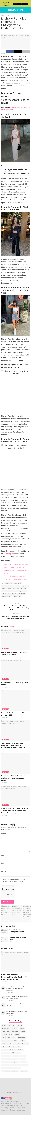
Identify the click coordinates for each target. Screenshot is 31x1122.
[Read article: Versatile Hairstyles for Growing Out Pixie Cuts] (4, 931)
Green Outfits (17, 1043)
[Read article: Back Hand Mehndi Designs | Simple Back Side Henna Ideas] (15, 962)
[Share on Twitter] (18, 51)
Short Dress (23, 1062)
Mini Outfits (16, 588)
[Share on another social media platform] (26, 51)
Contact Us (12, 1094)
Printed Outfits (13, 1059)
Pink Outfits (5, 1059)
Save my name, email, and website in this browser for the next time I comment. (14, 880)
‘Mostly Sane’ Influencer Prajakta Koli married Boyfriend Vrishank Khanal (13, 745)
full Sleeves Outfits (6, 1043)
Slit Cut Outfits (13, 1065)
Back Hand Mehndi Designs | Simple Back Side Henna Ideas (11, 977)
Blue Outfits (19, 1025)
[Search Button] (29, 10)
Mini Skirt (23, 588)
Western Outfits (17, 596)
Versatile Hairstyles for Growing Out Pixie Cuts (17, 931)
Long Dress (18, 1046)
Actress (4, 1025)
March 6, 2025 (4, 687)
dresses (14, 1037)
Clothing (23, 1031)
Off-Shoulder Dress (15, 1052)
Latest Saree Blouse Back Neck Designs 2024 (16, 1012)
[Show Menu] (2, 10)
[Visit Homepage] (15, 10)
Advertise (9, 1092)
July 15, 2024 (12, 934)
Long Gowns (5, 1049)
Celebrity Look (5, 1031)
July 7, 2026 (4, 656)
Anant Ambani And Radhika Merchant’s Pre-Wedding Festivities (15, 988)
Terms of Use (4, 1094)
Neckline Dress (5, 1052)
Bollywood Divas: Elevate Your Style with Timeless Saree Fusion (14, 778)
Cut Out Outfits (6, 1037)
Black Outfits (8, 583)
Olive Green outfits (7, 591)
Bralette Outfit (17, 583)
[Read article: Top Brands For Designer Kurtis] (4, 939)
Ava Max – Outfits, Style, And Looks (14, 576)
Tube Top (13, 593)
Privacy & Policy (17, 1092)
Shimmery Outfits (14, 1062)
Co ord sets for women (7, 586)
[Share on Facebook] (10, 51)
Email (3, 863)
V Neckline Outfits (6, 596)
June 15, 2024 (4, 32)
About (2, 1092)
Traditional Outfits (15, 1068)
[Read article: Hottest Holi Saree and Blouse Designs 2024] (15, 700)
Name (3, 855)
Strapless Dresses (23, 1065)
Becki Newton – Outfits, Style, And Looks (16, 565)
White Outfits (15, 1071)
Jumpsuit (11, 1046)
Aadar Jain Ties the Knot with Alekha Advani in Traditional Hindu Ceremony (14, 810)
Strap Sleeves (5, 1068)
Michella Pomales (6, 588)
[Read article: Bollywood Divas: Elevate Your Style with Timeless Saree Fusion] (15, 763)
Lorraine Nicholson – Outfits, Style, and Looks (14, 653)
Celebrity (22, 1028)
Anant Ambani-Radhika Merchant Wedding (17, 1005)
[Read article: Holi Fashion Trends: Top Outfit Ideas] (15, 670)
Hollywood (4, 1046)
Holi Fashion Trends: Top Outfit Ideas (16, 174)
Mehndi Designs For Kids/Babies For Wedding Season (17, 997)
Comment (4, 833)
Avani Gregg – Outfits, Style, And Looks (15, 579)
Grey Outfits (25, 586)
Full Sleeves (22, 1040)
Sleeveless (4, 1065)
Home (2, 15)
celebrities (14, 1028)
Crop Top (17, 1034)
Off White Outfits (6, 1056)
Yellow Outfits (24, 1071)
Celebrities (8, 15)
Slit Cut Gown (5, 593)
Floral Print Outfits (12, 1040)
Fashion (17, 586)
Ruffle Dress (5, 1062)
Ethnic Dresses (21, 1037)
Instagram (10, 554)
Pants (15, 591)
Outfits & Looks (16, 1056)
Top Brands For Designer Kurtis (17, 938)
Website (3, 871)
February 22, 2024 (13, 941)
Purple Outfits (22, 591)
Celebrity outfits (15, 1031)
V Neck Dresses (21, 593)
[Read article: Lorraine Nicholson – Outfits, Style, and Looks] (15, 639)
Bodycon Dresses (6, 1028)
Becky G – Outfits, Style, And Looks (14, 568)
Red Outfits (22, 1059)
